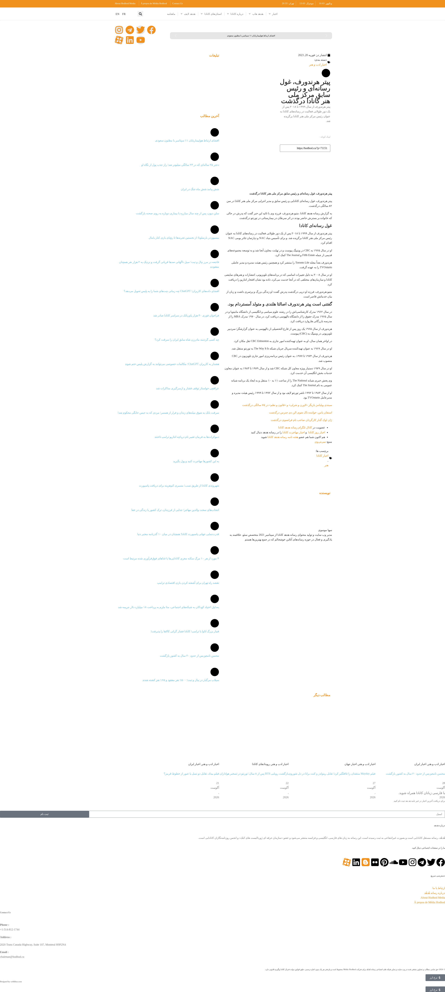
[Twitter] (140, 30)
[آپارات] (119, 40)
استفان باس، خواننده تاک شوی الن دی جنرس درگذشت (300, 412)
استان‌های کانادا (213, 14)
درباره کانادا (236, 14)
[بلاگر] (365, 862)
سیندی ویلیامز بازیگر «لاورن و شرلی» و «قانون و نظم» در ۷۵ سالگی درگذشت (287, 405)
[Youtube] (140, 40)
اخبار (274, 14)
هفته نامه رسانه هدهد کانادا (283, 437)
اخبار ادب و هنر (318, 64)
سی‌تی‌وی (320, 441)
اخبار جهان (351, 764)
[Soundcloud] (393, 862)
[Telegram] (130, 30)
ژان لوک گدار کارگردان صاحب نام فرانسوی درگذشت (301, 420)
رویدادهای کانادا (261, 764)
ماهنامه (171, 14)
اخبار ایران (420, 764)
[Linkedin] (130, 40)
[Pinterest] (384, 862)
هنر (326, 465)
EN (117, 14)
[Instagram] (119, 30)
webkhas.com (16, 982)
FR (124, 14)
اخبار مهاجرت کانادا (293, 432)
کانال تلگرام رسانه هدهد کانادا (295, 427)
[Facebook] (151, 30)
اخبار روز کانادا (316, 432)
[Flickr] (375, 862)
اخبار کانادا (322, 455)
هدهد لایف (189, 14)
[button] (140, 14)
